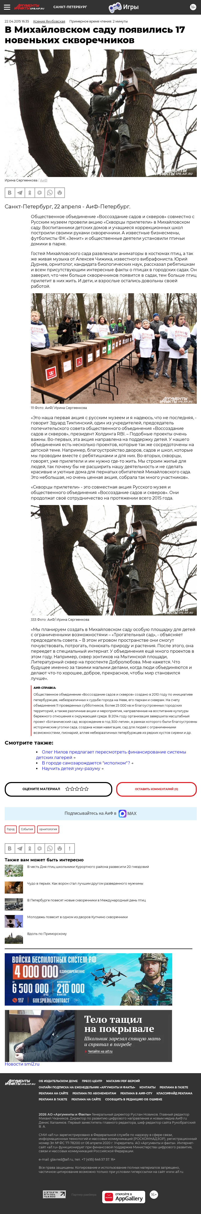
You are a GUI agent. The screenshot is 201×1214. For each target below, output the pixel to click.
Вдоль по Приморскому (47, 934)
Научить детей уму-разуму (71, 768)
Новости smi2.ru (22, 1064)
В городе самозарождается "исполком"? (86, 763)
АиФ (43, 180)
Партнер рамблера (83, 1194)
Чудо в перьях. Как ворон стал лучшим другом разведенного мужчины (85, 883)
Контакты (147, 1087)
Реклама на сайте (53, 1093)
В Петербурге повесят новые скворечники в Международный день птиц (86, 900)
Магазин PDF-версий (123, 1081)
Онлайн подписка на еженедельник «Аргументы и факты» (87, 1087)
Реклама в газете (174, 1087)
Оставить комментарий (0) (156, 789)
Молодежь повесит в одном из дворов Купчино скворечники (77, 917)
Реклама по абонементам (94, 1093)
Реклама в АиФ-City (136, 1093)
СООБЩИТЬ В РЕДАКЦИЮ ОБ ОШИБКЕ (133, 1099)
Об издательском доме (58, 1081)
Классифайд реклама (174, 1093)
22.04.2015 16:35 (17, 21)
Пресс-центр (92, 1081)
